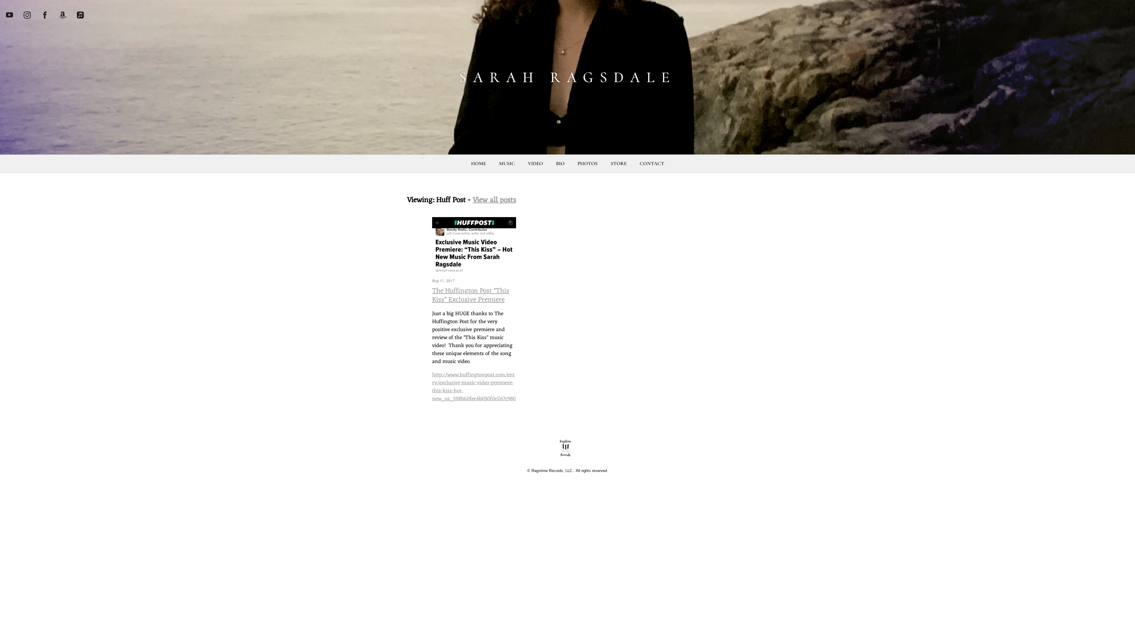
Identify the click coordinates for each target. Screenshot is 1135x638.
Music (507, 163)
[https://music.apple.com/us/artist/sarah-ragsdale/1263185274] (80, 15)
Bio (560, 163)
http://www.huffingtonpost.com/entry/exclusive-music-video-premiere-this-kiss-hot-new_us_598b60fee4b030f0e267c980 (474, 386)
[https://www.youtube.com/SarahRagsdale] (9, 15)
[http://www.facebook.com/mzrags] (44, 15)
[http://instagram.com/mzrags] (27, 15)
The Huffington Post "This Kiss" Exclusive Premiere (470, 295)
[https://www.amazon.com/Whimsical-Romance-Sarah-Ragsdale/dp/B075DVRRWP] (62, 15)
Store (619, 163)
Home (478, 163)
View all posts (494, 200)
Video (535, 163)
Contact (652, 163)
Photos (588, 163)
